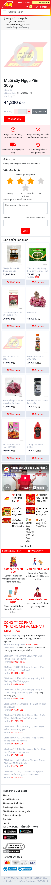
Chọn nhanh (38, 111)
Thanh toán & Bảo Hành (13, 803)
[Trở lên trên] (47, 880)
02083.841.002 (18, 673)
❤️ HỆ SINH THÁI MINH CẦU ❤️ (17, 498)
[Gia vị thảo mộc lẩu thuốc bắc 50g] (13, 254)
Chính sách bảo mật (12, 815)
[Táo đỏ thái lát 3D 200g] (13, 342)
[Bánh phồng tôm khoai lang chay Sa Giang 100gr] (13, 386)
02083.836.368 (18, 698)
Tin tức (6, 795)
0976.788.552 (17, 710)
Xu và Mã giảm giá (11, 799)
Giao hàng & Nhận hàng (13, 807)
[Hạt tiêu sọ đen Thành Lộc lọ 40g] (37, 386)
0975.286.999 (32, 644)
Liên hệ (6, 823)
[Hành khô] (37, 298)
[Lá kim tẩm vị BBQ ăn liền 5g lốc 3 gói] (13, 298)
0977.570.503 (17, 732)
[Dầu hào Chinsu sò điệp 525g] (37, 342)
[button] (4, 12)
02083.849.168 (18, 684)
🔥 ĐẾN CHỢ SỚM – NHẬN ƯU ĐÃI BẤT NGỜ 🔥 (42, 498)
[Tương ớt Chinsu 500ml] (37, 430)
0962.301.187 (17, 766)
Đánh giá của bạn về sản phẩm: (17, 199)
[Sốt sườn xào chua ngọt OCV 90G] (13, 430)
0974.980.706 (17, 744)
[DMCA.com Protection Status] (11, 851)
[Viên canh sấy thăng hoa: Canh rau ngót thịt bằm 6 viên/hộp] (37, 254)
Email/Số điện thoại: (35, 217)
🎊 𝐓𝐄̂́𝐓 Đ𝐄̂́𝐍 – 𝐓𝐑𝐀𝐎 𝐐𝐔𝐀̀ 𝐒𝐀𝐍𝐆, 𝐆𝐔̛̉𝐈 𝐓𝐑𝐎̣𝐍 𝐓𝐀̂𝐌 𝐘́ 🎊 (42, 511)
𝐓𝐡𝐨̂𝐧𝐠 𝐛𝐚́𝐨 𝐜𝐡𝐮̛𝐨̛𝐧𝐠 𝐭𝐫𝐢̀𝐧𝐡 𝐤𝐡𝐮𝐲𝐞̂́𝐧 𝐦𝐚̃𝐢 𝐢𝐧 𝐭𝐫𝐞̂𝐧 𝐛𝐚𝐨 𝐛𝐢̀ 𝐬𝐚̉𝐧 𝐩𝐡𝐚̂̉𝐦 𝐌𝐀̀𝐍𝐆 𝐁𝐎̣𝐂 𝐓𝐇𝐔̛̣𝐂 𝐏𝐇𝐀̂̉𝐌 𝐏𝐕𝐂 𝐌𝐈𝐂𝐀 (18, 523)
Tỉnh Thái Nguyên (40, 3)
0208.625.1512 (18, 662)
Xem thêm (25, 546)
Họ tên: (7, 217)
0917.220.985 (17, 721)
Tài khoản (42, 7)
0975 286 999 (36, 551)
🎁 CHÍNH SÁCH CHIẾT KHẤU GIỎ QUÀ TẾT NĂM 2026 (41, 523)
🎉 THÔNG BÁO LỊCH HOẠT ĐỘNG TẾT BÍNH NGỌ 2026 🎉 (18, 511)
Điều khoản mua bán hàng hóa (16, 811)
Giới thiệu (7, 819)
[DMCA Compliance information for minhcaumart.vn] (14, 846)
